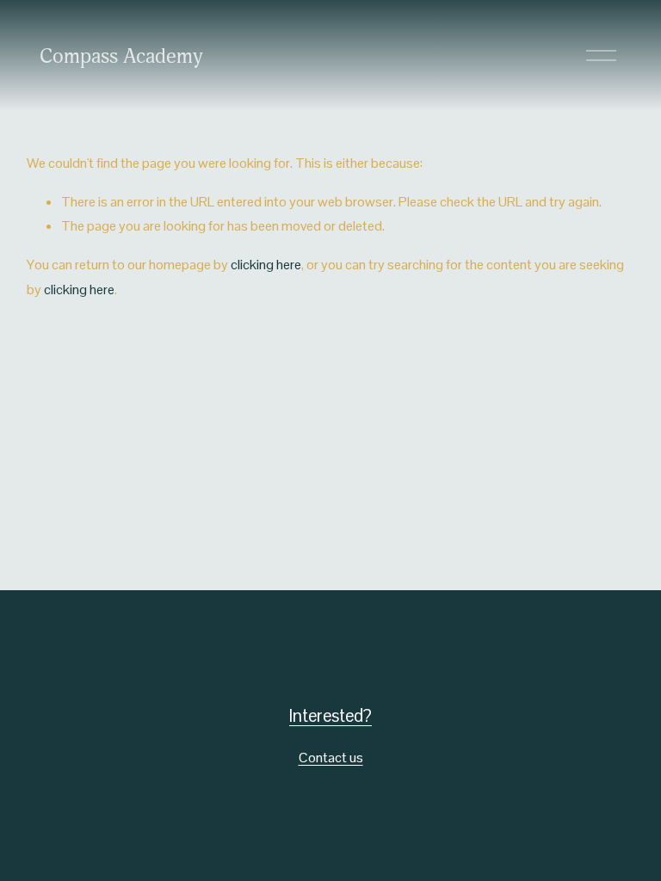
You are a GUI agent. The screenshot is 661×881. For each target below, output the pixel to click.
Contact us (331, 758)
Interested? (330, 716)
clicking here (266, 265)
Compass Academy (121, 56)
